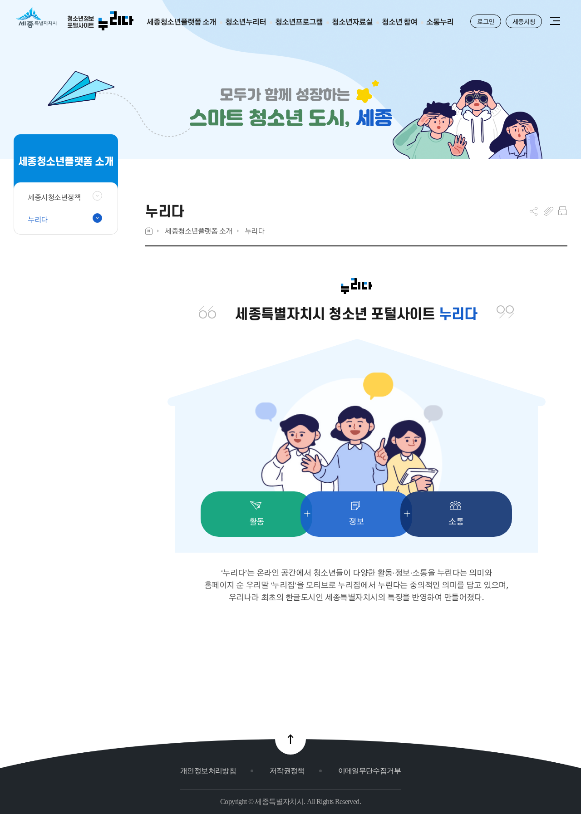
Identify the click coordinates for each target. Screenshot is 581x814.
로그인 (485, 21)
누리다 (255, 231)
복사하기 (548, 211)
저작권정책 (287, 771)
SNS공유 (533, 211)
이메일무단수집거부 (369, 771)
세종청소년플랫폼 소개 (198, 231)
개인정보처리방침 (208, 771)
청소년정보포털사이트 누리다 (74, 19)
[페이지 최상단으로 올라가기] (290, 739)
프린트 (562, 211)
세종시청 (523, 21)
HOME (149, 231)
